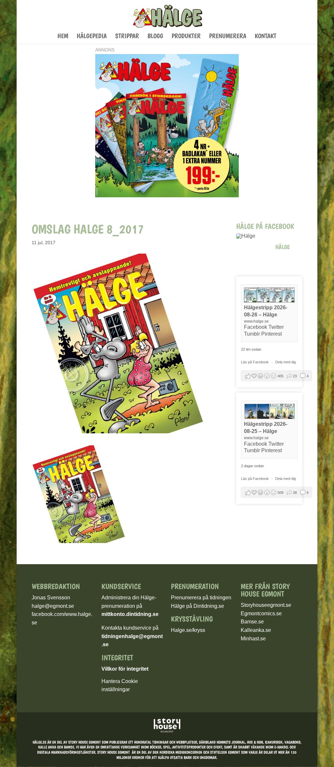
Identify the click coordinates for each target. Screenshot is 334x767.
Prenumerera (227, 37)
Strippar (127, 37)
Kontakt (265, 37)
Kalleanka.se (256, 630)
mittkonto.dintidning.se (130, 614)
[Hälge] (252, 236)
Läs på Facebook (255, 362)
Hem (62, 37)
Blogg (155, 37)
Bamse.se (252, 621)
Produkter (186, 37)
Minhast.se (253, 638)
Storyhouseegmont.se (266, 605)
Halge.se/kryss (188, 630)
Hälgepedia (92, 37)
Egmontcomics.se (261, 613)
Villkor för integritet (124, 669)
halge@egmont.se (53, 606)
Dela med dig (285, 362)
